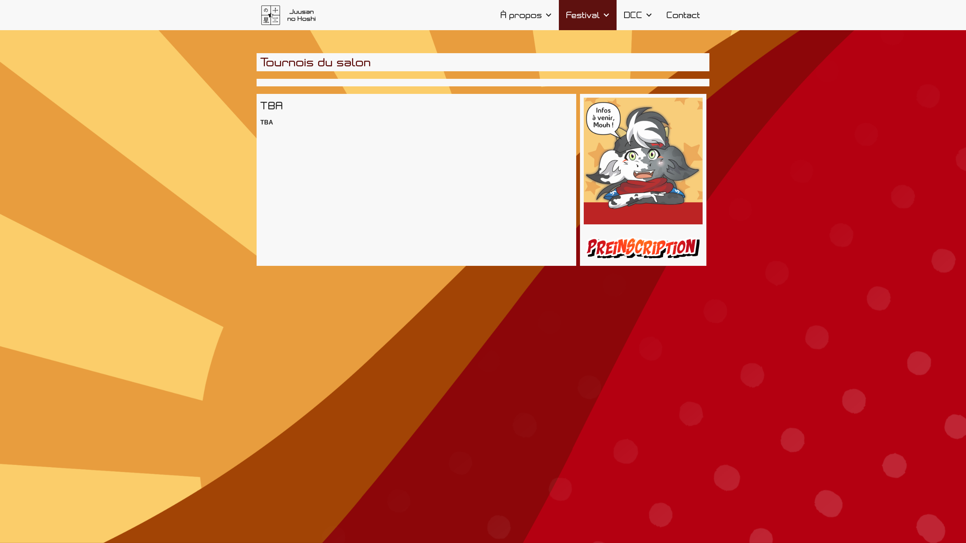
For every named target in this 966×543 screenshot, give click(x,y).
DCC (633, 15)
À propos (521, 15)
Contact (683, 15)
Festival (583, 15)
